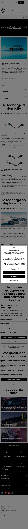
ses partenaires (12, 252)
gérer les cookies (14, 280)
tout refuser (14, 276)
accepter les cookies (14, 272)
